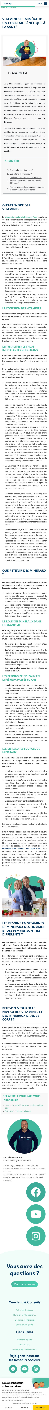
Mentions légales (24, 1339)
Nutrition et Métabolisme (24, 1314)
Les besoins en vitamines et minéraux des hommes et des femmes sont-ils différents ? (25, 180)
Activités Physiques (24, 1310)
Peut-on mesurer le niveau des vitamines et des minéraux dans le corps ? (27, 188)
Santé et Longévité (24, 1324)
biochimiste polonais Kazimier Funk (21, 217)
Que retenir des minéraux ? (21, 174)
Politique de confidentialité (24, 1349)
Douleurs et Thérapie (24, 1319)
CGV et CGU (24, 1344)
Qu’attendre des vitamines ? (21, 170)
